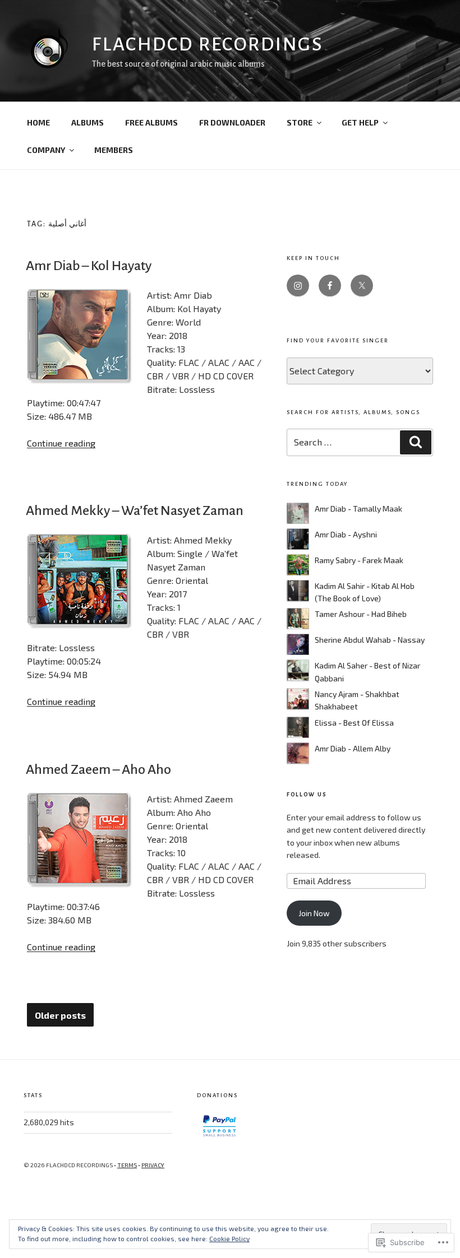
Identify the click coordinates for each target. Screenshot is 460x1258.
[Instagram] (298, 286)
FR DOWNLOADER (232, 122)
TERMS (127, 1165)
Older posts (60, 1015)
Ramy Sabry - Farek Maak (359, 560)
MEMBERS (113, 150)
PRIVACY (152, 1165)
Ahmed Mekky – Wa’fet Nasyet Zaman (134, 510)
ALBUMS (87, 122)
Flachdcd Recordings (207, 44)
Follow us (306, 794)
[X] (362, 286)
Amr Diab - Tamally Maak (358, 508)
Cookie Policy (229, 1238)
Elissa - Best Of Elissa (354, 722)
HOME (38, 122)
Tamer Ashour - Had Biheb (361, 614)
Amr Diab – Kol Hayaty (88, 265)
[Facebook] (330, 286)
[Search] (415, 442)
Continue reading (61, 443)
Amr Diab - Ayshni (346, 534)
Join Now (314, 913)
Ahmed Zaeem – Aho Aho (98, 769)
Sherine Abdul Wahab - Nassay (370, 639)
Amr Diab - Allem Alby (352, 748)
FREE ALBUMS (151, 122)
